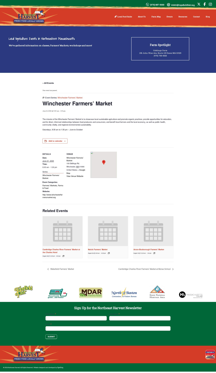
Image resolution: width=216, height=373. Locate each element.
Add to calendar (55, 141)
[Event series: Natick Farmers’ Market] (109, 253)
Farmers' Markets (49, 185)
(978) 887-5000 (157, 4)
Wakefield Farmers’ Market (62, 268)
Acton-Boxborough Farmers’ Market (149, 249)
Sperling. (60, 367)
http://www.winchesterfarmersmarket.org (52, 196)
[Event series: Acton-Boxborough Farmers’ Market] (154, 253)
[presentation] (62, 231)
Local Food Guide (124, 16)
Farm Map (156, 16)
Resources (182, 16)
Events (170, 16)
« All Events (48, 83)
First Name (51, 314)
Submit (51, 337)
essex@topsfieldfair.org (183, 4)
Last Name (114, 314)
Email (48, 324)
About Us (142, 16)
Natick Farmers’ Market (98, 249)
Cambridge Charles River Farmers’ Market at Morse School (144, 268)
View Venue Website (74, 176)
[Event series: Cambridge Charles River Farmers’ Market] (63, 256)
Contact (196, 16)
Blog (208, 16)
